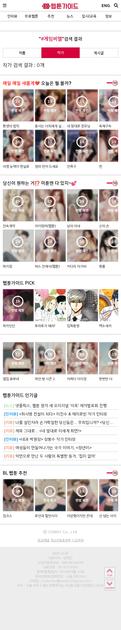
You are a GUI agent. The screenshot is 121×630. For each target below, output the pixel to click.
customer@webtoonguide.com (66, 581)
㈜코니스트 (60, 553)
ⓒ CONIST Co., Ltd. (60, 532)
